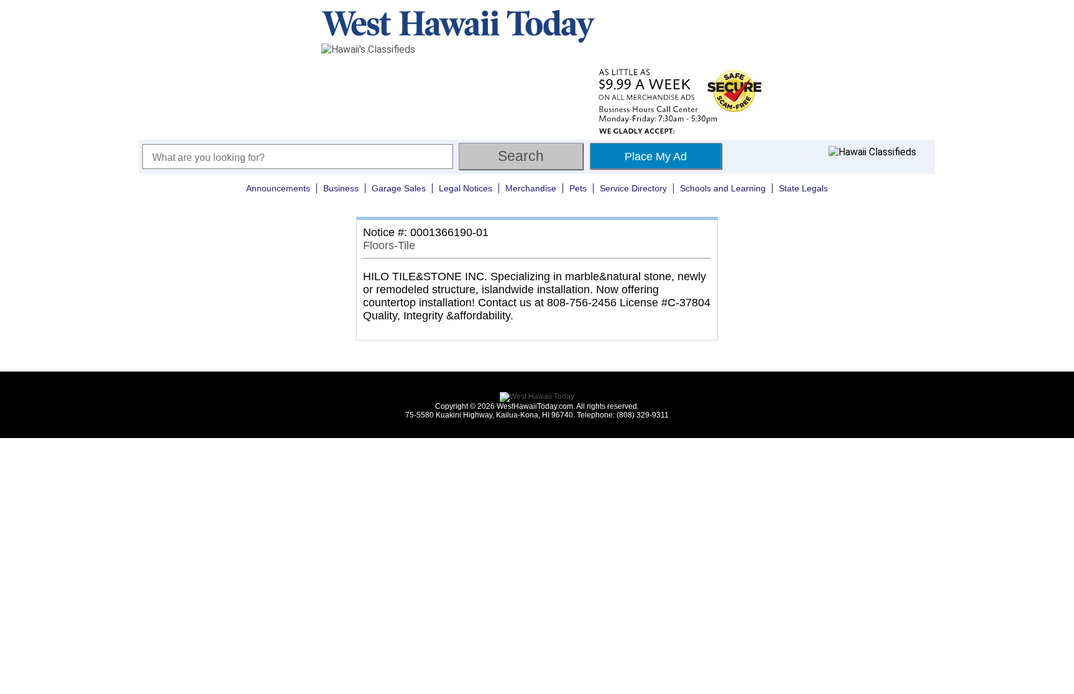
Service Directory (633, 188)
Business (341, 188)
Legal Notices (465, 188)
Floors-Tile (389, 245)
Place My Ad (656, 156)
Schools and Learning (723, 188)
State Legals (803, 188)
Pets (578, 188)
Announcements (278, 188)
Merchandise (530, 188)
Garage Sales (399, 188)
